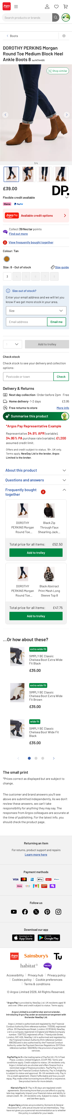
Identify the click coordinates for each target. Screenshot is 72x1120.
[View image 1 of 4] (11, 174)
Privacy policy (56, 975)
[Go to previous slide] (5, 114)
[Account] (47, 6)
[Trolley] (65, 6)
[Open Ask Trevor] (66, 17)
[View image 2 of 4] (27, 174)
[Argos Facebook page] (25, 911)
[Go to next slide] (66, 114)
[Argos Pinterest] (47, 911)
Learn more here (36, 854)
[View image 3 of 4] (44, 174)
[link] (36, 230)
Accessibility (15, 975)
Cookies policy (21, 979)
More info (63, 408)
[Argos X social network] (36, 911)
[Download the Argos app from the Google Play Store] (49, 940)
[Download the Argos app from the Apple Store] (23, 940)
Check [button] (61, 376)
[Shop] (16, 6)
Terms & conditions (37, 984)
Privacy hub (35, 975)
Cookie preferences (49, 979)
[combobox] (27, 17)
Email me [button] (56, 322)
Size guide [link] (62, 267)
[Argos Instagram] (58, 911)
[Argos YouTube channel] (13, 911)
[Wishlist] (56, 6)
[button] (58, 70)
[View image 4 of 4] (60, 174)
